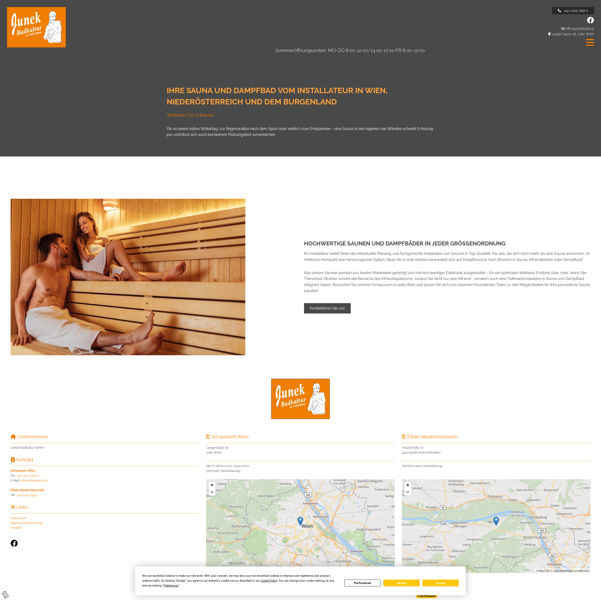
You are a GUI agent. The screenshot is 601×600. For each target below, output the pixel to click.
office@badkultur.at (580, 29)
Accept (441, 583)
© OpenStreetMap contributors (570, 571)
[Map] (300, 526)
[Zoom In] (212, 485)
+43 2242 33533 (27, 495)
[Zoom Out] (212, 492)
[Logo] (53, 27)
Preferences (362, 583)
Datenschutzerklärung (26, 523)
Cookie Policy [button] (268, 580)
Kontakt (16, 527)
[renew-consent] (5, 594)
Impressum (19, 518)
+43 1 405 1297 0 (28, 475)
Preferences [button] (171, 585)
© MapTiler (543, 571)
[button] (573, 10)
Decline (402, 583)
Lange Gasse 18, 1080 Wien (573, 34)
